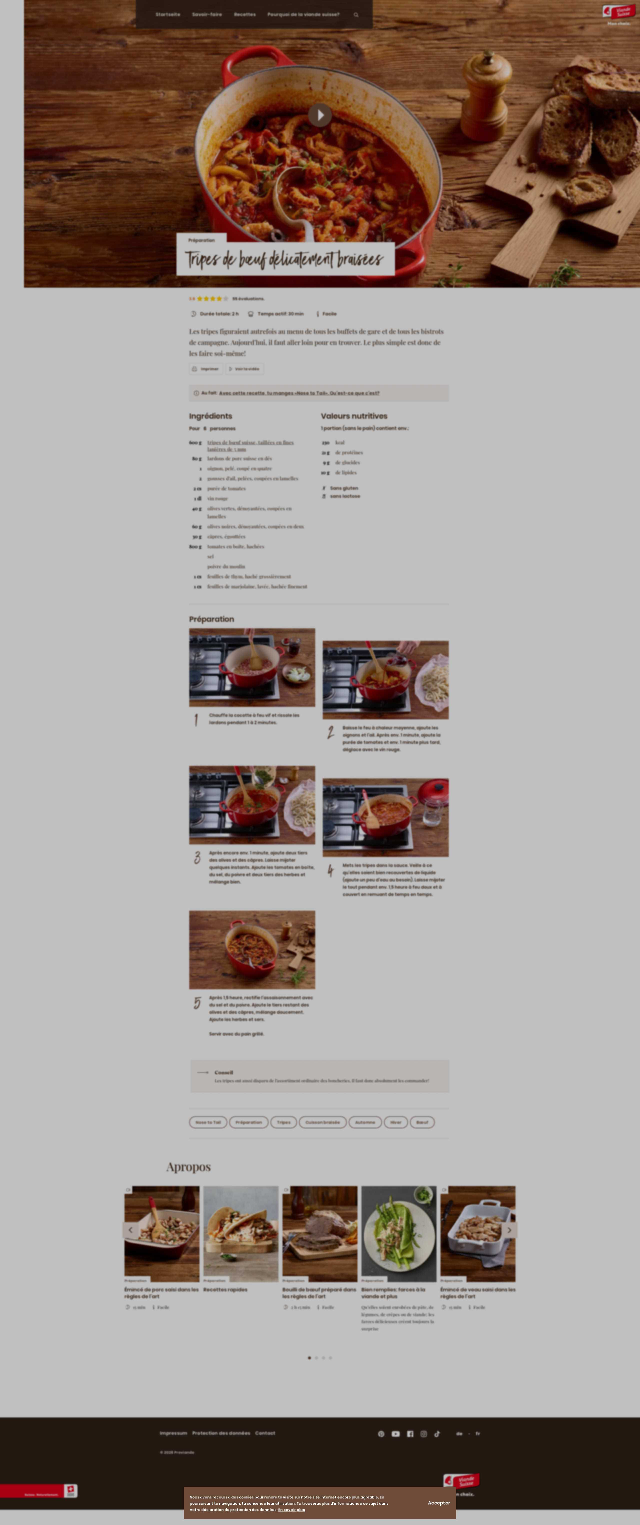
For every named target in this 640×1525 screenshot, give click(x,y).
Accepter (439, 1503)
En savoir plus (291, 1509)
